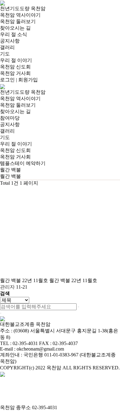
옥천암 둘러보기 (18, 21)
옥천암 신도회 (15, 66)
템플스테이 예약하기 (23, 163)
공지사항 (10, 40)
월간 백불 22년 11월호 (24, 280)
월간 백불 (10, 176)
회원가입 (28, 79)
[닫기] (0, 313)
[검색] (78, 306)
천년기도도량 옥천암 (23, 8)
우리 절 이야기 (16, 60)
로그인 (7, 79)
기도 (5, 53)
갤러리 (7, 47)
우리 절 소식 (13, 34)
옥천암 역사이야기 (20, 15)
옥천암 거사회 (15, 73)
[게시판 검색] (3, 192)
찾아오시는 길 (15, 28)
